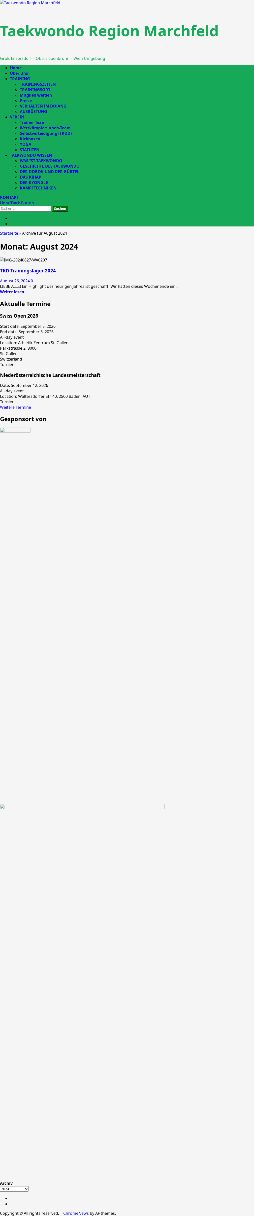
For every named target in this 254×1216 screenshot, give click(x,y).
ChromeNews (76, 1213)
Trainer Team (33, 122)
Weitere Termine (15, 407)
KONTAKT (9, 197)
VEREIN (17, 117)
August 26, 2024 (15, 281)
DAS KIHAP (30, 177)
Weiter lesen (12, 292)
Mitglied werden (36, 95)
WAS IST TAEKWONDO (41, 160)
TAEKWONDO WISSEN (31, 155)
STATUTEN (29, 149)
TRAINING (20, 78)
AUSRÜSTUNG (33, 111)
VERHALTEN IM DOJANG (43, 106)
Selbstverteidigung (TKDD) (46, 133)
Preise (26, 100)
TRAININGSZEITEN (38, 84)
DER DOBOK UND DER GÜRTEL (49, 171)
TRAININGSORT (35, 89)
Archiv (6, 1183)
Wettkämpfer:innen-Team (45, 128)
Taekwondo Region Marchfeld (109, 30)
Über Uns (19, 73)
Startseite (9, 233)
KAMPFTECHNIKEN (38, 188)
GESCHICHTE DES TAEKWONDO (50, 166)
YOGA (25, 144)
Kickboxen (30, 139)
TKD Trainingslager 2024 (28, 270)
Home (16, 68)
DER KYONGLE (34, 182)
